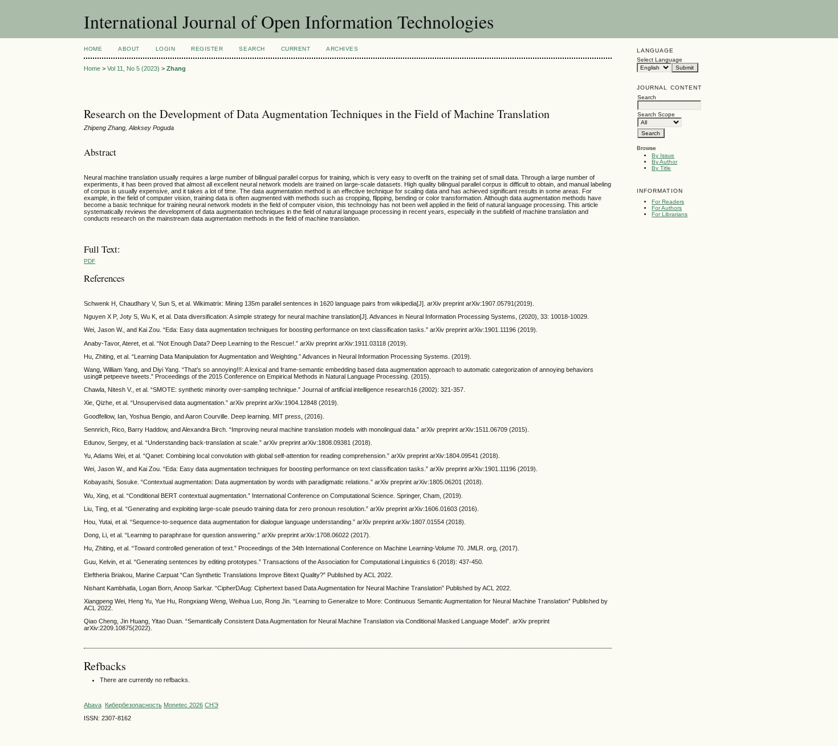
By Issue (663, 155)
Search (252, 49)
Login (166, 49)
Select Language (659, 59)
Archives (342, 49)
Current (296, 49)
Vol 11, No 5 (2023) (133, 68)
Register (207, 49)
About (129, 49)
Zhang (176, 68)
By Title (661, 168)
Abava (92, 705)
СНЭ (211, 705)
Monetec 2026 (183, 705)
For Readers (668, 201)
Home (93, 49)
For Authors (667, 208)
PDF (89, 261)
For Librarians (670, 214)
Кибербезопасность (133, 705)
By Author (664, 162)
